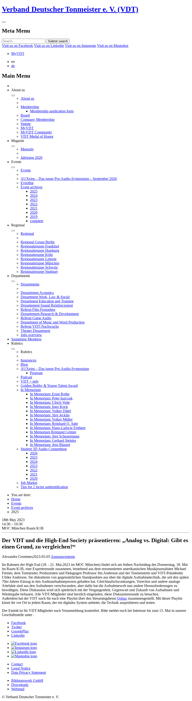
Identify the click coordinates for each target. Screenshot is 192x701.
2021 (33, 208)
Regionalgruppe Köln (37, 255)
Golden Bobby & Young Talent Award (49, 386)
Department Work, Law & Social (45, 297)
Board (25, 115)
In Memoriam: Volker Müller (51, 419)
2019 (33, 217)
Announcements (63, 557)
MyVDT (17, 54)
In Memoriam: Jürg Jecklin (50, 415)
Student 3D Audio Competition (44, 449)
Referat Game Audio (36, 318)
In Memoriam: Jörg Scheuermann (54, 436)
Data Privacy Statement (28, 672)
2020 (33, 212)
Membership (30, 107)
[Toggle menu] (4, 22)
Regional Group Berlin (38, 242)
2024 (33, 196)
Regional (27, 234)
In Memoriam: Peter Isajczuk (51, 398)
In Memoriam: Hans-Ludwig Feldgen (57, 428)
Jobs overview (31, 335)
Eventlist (27, 183)
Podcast (26, 377)
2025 (33, 191)
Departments (30, 284)
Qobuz (122, 598)
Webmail (17, 689)
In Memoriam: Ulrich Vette (50, 402)
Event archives (31, 187)
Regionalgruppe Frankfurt (40, 246)
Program (36, 373)
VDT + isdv (30, 381)
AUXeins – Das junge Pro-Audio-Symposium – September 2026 (69, 179)
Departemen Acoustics (37, 293)
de (13, 66)
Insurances (28, 360)
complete (36, 221)
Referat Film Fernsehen (38, 310)
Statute (26, 124)
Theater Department (35, 331)
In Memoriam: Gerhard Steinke (53, 440)
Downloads (19, 685)
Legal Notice (20, 668)
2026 (33, 453)
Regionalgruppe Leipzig (38, 259)
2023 (33, 200)
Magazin (27, 149)
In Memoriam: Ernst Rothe (50, 394)
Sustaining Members (26, 339)
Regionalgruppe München (40, 263)
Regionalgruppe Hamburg (40, 250)
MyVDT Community (36, 132)
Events (26, 170)
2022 (33, 204)
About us (27, 98)
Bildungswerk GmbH (27, 680)
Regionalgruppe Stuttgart (39, 272)
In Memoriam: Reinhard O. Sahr (54, 424)
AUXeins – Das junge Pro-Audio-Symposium (55, 369)
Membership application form (52, 111)
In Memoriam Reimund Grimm (53, 432)
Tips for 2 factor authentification (44, 487)
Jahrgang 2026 (31, 158)
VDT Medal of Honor (37, 136)
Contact (17, 664)
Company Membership (38, 120)
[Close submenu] (13, 95)
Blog (24, 364)
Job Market (29, 483)
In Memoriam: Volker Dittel (50, 411)
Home (15, 499)
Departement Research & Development (50, 314)
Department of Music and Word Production (53, 322)
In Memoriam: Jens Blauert (50, 445)
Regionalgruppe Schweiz (39, 267)
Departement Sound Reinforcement (47, 305)
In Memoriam (31, 390)
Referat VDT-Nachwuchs (40, 326)
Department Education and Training (47, 301)
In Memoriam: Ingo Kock (49, 407)
